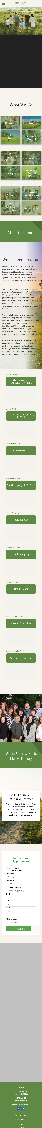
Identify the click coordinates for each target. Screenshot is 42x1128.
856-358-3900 (23, 1092)
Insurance (21, 1127)
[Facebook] (18, 1108)
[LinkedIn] (22, 1108)
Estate (21, 1124)
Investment (21, 1122)
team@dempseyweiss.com (21, 1104)
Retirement (21, 1119)
